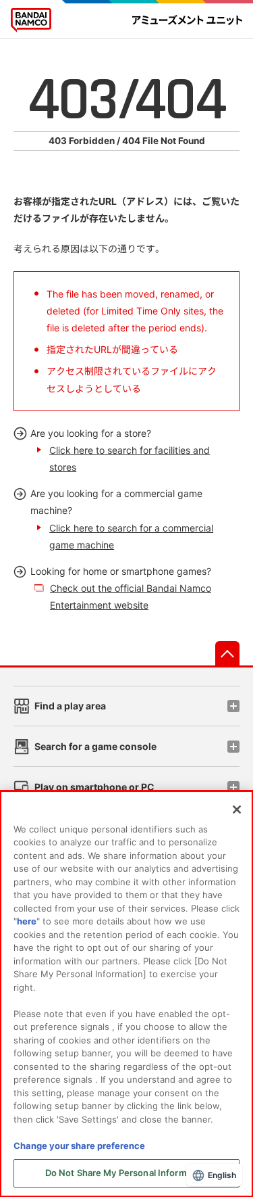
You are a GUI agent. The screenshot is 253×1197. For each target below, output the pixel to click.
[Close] (237, 809)
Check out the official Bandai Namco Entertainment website (130, 596)
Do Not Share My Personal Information (126, 1172)
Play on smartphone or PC (94, 787)
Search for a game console (95, 746)
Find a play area (70, 705)
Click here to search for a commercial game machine (131, 536)
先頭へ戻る (227, 653)
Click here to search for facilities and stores (129, 458)
